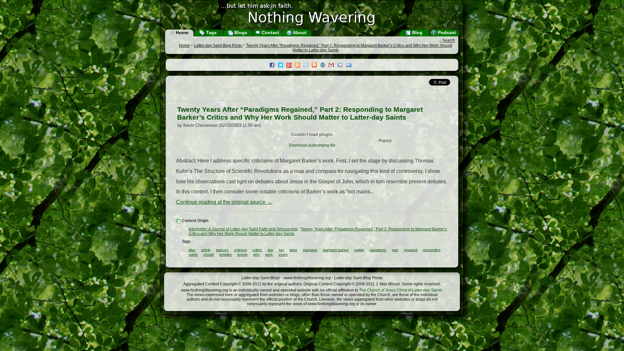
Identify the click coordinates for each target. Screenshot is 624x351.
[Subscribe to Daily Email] (307, 65)
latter (293, 250)
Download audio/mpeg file (312, 145)
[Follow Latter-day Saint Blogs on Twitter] (282, 65)
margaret (310, 250)
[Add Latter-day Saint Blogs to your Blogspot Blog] (316, 65)
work (269, 254)
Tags (211, 32)
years (283, 254)
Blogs (240, 32)
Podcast (446, 32)
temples (225, 254)
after (192, 250)
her (281, 250)
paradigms (378, 250)
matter (359, 250)
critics (257, 250)
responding (431, 250)
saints (193, 254)
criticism (240, 250)
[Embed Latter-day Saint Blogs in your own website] (350, 65)
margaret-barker (336, 250)
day (270, 250)
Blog (416, 32)
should (208, 254)
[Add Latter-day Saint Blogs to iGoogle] (341, 65)
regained (410, 250)
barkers (222, 250)
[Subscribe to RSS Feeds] (299, 65)
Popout (385, 140)
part (395, 250)
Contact (269, 32)
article (206, 250)
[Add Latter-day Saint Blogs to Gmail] (333, 65)
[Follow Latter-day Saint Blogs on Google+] (290, 66)
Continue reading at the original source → (224, 202)
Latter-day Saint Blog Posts (218, 45)
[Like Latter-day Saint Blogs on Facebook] (273, 65)
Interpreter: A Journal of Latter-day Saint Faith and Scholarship (243, 229)
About (299, 32)
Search (448, 40)
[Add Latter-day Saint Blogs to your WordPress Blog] (324, 65)
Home (181, 32)
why (256, 254)
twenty (242, 254)
